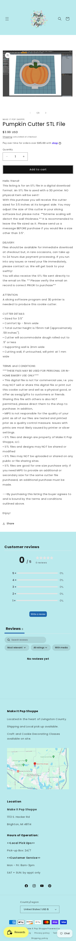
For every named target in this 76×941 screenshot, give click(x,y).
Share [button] (10, 523)
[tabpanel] (38, 667)
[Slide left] (30, 113)
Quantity (8, 149)
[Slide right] (46, 113)
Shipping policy (39, 938)
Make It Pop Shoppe (36, 928)
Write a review (38, 614)
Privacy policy (42, 933)
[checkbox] (61, 647)
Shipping (7, 137)
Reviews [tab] (14, 628)
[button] (7, 19)
